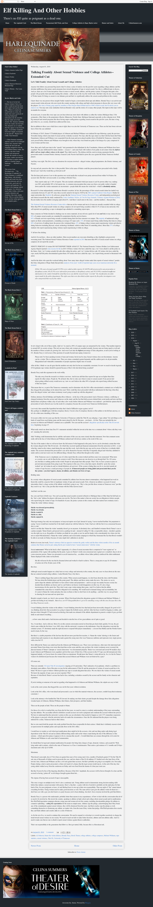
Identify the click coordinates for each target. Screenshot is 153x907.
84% (32, 218)
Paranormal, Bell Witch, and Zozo (57, 23)
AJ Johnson (40, 835)
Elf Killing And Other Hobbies (44, 9)
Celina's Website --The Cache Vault (13, 90)
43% (77, 223)
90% (32, 216)
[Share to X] (66, 832)
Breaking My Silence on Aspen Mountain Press (138, 283)
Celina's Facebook (10, 73)
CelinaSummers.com (135, 23)
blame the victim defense (53, 835)
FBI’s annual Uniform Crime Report (100, 193)
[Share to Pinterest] (69, 832)
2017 (132, 372)
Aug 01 (137, 343)
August (135, 341)
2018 (132, 338)
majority (101, 218)
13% (81, 221)
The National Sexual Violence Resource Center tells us (49, 204)
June (134, 363)
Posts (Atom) (81, 852)
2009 (132, 390)
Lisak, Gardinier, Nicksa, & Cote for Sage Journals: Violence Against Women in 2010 (91, 197)
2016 (132, 375)
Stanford (48, 195)
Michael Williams (109, 835)
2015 (132, 378)
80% (32, 223)
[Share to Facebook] (68, 832)
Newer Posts (36, 845)
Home (7, 23)
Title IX (50, 838)
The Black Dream (36, 23)
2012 (132, 381)
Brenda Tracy (66, 835)
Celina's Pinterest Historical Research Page (13, 85)
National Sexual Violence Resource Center (85, 195)
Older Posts (117, 845)
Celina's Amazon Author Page (14, 70)
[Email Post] (57, 832)
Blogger (87, 903)
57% (111, 225)
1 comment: (50, 832)
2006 (132, 398)
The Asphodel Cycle (20, 23)
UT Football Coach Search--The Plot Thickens (138, 311)
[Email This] (62, 832)
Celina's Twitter (9, 77)
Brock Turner (75, 835)
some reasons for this (54, 249)
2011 (132, 384)
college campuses (97, 835)
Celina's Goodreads (10, 80)
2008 (132, 392)
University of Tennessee (62, 838)
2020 (132, 332)
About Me (121, 23)
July (134, 360)
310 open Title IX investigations (54, 666)
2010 (132, 387)
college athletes (86, 835)
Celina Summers (136, 413)
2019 (132, 335)
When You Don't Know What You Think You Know (137, 297)
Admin (133, 409)
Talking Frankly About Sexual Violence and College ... (138, 351)
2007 (132, 395)
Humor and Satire (107, 23)
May (134, 366)
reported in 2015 (79, 239)
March (135, 369)
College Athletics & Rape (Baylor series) (84, 23)
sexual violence (42, 838)
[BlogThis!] (64, 832)
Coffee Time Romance (11, 136)
